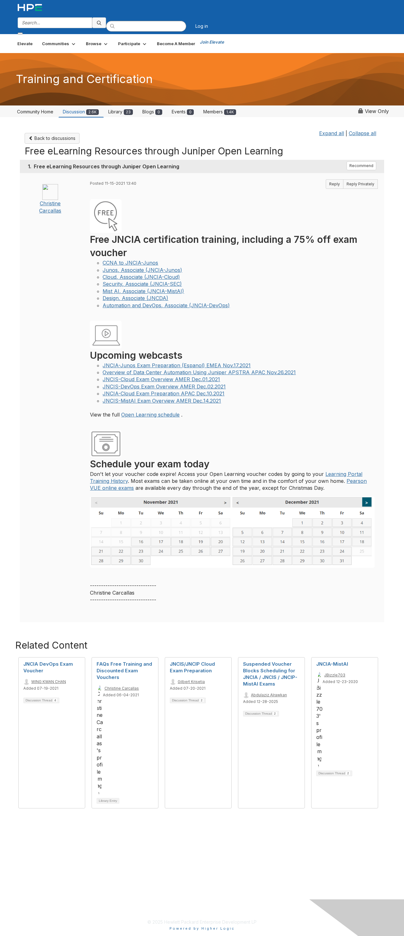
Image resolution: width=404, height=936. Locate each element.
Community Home (35, 111)
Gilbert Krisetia (191, 681)
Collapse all (362, 133)
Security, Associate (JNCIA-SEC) (142, 284)
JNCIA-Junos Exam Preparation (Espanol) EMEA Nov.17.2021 (177, 365)
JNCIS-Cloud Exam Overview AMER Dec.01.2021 (161, 379)
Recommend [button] (361, 165)
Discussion (80, 111)
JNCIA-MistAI (332, 664)
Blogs (151, 111)
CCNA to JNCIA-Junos (130, 263)
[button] (59, 43)
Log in (201, 26)
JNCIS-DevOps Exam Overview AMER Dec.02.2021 (164, 386)
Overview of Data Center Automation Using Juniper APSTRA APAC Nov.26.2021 (199, 372)
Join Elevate (212, 42)
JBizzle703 (334, 675)
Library (119, 111)
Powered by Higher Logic (202, 928)
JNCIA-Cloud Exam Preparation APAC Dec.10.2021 (163, 393)
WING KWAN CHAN (48, 681)
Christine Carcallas (121, 688)
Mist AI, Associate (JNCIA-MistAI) (143, 291)
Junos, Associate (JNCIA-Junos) (142, 270)
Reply (334, 184)
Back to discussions (54, 138)
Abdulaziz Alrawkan (269, 695)
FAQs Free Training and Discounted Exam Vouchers (124, 670)
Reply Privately (360, 184)
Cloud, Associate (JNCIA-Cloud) (141, 277)
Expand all (331, 133)
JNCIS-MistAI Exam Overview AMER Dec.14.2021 (162, 401)
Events (182, 111)
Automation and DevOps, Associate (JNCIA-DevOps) (166, 305)
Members (218, 111)
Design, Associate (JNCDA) (135, 298)
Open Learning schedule (150, 414)
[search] (99, 22)
